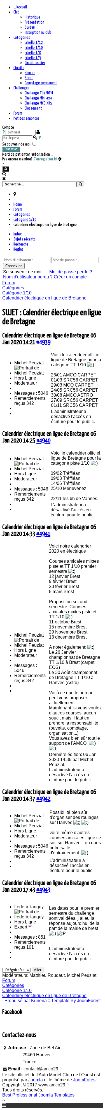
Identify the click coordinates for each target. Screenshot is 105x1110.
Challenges (21, 88)
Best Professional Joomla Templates (38, 1095)
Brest (29, 78)
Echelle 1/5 (33, 58)
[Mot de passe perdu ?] (39, 138)
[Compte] (5, 169)
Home (17, 204)
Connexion (10, 149)
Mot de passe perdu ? (70, 271)
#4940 (43, 440)
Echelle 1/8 (33, 53)
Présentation (34, 22)
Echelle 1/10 (34, 48)
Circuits (18, 68)
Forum (17, 113)
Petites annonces (26, 118)
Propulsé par (17, 1000)
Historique (32, 17)
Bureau (30, 27)
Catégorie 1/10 (24, 219)
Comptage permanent (41, 83)
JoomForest (85, 1079)
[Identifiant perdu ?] (4, 132)
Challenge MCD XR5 (38, 103)
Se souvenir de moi (16, 144)
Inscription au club (38, 32)
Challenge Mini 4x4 (38, 98)
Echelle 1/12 (34, 42)
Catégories (21, 37)
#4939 (43, 342)
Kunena (39, 1000)
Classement (33, 108)
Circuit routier (35, 63)
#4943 (43, 890)
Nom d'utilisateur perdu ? (28, 276)
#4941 (43, 534)
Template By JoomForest (76, 1000)
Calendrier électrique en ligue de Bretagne (44, 298)
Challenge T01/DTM (39, 93)
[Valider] (80, 184)
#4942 (43, 799)
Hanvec (30, 73)
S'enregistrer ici (45, 159)
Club (16, 12)
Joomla (35, 1079)
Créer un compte (70, 276)
